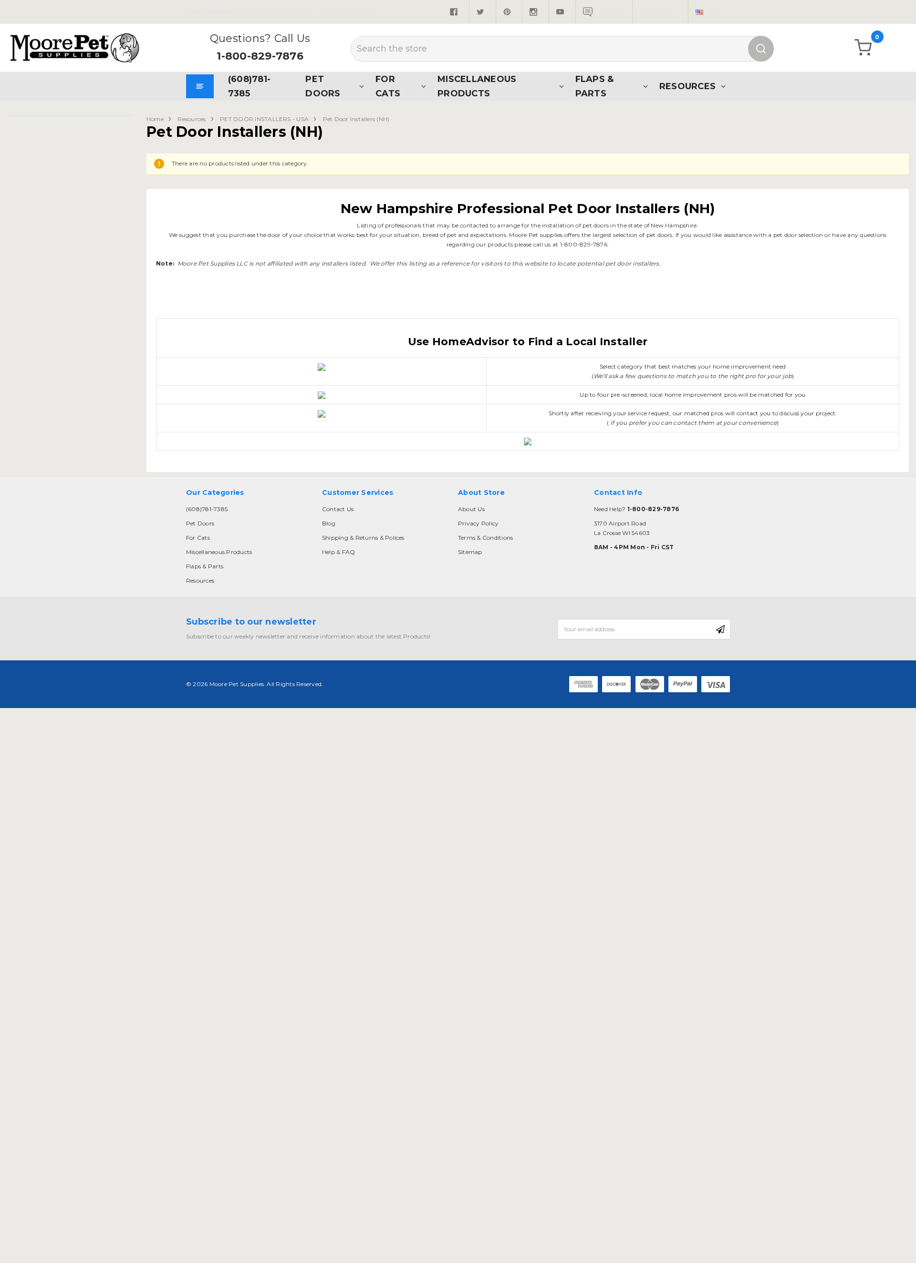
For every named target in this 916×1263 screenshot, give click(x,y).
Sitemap (470, 551)
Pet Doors (322, 86)
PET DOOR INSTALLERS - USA (264, 119)
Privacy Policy (478, 523)
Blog (328, 523)
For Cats (387, 86)
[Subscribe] (720, 629)
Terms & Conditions (485, 537)
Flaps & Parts (594, 86)
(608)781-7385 (249, 86)
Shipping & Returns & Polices (363, 537)
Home (155, 119)
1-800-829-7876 (260, 56)
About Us (471, 509)
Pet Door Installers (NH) (356, 119)
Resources (687, 86)
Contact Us (338, 509)
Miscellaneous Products (476, 86)
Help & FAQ (338, 551)
